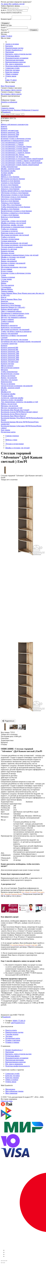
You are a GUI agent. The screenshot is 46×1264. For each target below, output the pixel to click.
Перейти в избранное (9, 102)
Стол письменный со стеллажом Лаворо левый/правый (22, 159)
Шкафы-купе (6, 175)
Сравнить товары (7, 108)
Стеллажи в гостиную (9, 231)
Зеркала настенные (8, 376)
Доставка (8, 1036)
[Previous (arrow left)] (2, 1262)
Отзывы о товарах (12, 1042)
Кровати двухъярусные (9, 130)
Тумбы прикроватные (9, 167)
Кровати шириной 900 (9, 349)
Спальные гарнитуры (9, 343)
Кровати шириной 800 (9, 136)
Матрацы (4, 370)
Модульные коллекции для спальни (14, 339)
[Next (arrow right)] (4, 1262)
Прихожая (5, 323)
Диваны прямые (7, 291)
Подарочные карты (8, 432)
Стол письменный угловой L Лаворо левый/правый (20, 161)
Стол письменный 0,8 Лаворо (12, 142)
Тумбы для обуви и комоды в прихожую (16, 331)
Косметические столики (10, 374)
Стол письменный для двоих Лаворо (15, 157)
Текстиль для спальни (9, 380)
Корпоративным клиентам (15, 62)
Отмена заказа (10, 76)
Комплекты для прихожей (11, 327)
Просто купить (11, 1030)
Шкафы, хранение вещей (10, 169)
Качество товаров (12, 72)
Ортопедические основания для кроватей (16, 386)
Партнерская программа (14, 60)
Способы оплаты (11, 1034)
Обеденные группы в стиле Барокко (14, 193)
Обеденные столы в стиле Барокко (14, 197)
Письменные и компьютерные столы (15, 140)
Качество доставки (12, 70)
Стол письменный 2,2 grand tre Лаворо (15, 153)
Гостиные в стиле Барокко (11, 187)
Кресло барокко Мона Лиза (11, 299)
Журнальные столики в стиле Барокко (15, 195)
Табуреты (4, 281)
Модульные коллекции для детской (14, 243)
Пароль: (4, 30)
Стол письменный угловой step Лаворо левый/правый (21, 163)
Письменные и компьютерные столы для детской (19, 255)
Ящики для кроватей (9, 261)
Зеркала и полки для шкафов (12, 400)
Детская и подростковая (10, 239)
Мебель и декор (11, 440)
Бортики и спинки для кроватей (13, 263)
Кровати (4, 128)
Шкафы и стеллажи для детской (13, 257)
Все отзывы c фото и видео (11, 94)
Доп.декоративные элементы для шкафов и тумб (19, 402)
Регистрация (10, 86)
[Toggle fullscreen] (4, 1260)
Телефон (4, 8)
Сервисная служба (12, 68)
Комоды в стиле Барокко (10, 217)
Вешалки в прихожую (9, 325)
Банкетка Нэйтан (7, 303)
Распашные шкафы (8, 171)
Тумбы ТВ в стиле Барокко (11, 205)
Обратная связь (7, 1101)
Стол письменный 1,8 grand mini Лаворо (16, 146)
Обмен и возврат (11, 74)
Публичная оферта (12, 56)
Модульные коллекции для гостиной (15, 235)
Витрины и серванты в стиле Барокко (15, 213)
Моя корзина (10, 1089)
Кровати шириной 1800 (10, 358)
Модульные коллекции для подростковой (16, 245)
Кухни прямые (6, 269)
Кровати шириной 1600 (10, 134)
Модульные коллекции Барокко (13, 179)
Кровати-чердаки (7, 251)
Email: (3, 27)
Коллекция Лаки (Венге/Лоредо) (13, 416)
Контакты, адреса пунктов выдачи (18, 54)
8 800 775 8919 (6, 36)
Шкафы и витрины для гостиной (13, 223)
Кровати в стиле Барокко (10, 181)
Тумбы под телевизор (9, 229)
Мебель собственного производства (14, 124)
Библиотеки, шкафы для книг (12, 225)
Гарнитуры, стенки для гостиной (13, 221)
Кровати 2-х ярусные (9, 249)
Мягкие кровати (7, 366)
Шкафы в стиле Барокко (10, 209)
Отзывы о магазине (12, 1040)
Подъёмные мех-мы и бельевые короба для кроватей (21, 341)
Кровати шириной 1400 (10, 353)
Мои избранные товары (14, 1091)
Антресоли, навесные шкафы (12, 398)
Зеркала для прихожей (9, 333)
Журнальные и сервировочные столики (16, 227)
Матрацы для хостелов (9, 406)
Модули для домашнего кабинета (13, 317)
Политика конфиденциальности (17, 66)
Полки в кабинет (7, 319)
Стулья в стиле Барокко (10, 215)
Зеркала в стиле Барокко (10, 189)
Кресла (3, 297)
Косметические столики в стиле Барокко (16, 211)
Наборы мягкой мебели (10, 309)
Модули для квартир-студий (11, 408)
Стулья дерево (6, 279)
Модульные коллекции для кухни (13, 267)
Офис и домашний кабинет (11, 311)
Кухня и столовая (7, 265)
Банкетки (4, 301)
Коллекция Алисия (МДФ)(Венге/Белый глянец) (19, 412)
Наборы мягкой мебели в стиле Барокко (16, 191)
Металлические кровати (10, 368)
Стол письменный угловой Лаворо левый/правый (20, 165)
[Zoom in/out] (6, 1260)
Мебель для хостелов (9, 404)
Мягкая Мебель (7, 289)
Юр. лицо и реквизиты (14, 64)
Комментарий (6, 19)
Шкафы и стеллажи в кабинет (12, 315)
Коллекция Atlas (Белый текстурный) (15, 410)
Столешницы (6, 287)
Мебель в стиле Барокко (10, 177)
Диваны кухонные (8, 277)
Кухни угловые (7, 271)
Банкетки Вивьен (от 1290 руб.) (13, 307)
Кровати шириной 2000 (10, 360)
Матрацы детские (7, 253)
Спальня (4, 337)
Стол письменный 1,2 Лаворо (12, 144)
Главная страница (12, 436)
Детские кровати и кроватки (12, 247)
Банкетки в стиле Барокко (11, 199)
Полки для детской (8, 259)
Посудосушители (7, 285)
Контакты (9, 46)
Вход (3, 86)
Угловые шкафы (7, 173)
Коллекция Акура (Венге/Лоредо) (14, 414)
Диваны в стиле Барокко (10, 203)
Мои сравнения (11, 1093)
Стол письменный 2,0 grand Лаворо (14, 151)
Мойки (3, 283)
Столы (3, 275)
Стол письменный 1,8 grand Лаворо (14, 149)
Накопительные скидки (14, 48)
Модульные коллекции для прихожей (15, 329)
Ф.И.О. (3, 10)
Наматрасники (6, 382)
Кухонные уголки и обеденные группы (16, 138)
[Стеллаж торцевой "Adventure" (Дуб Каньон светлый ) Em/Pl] (5, 730)
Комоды (4, 126)
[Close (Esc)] (2, 1260)
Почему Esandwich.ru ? (14, 50)
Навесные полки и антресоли (12, 233)
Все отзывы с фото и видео (11, 90)
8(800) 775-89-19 (19, 1021)
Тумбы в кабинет (7, 321)
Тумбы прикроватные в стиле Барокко (15, 207)
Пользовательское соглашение (16, 58)
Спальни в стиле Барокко (10, 183)
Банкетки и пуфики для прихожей (14, 335)
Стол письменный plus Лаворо (12, 155)
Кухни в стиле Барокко (9, 185)
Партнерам (9, 52)
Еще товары (5, 430)
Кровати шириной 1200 (10, 132)
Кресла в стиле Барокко (10, 201)
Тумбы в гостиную (8, 237)
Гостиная (4, 219)
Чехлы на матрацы (8, 384)
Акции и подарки (12, 44)
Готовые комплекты (8, 241)
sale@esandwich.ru (18, 1023)
